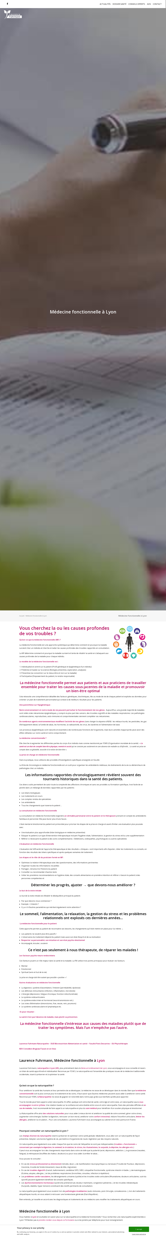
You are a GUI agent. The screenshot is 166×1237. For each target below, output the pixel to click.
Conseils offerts (136, 4)
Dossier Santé (119, 4)
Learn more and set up (139, 1234)
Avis (149, 4)
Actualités (105, 4)
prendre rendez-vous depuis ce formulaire (56, 1220)
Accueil (21, 616)
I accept (139, 1229)
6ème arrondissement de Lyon (94, 1068)
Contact (157, 4)
